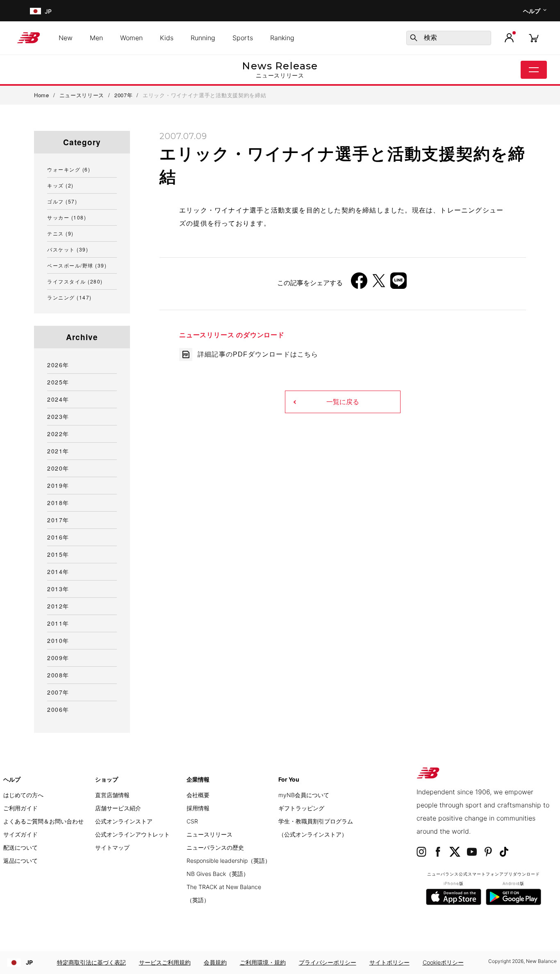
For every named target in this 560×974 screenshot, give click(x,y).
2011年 (58, 623)
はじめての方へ (23, 794)
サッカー (66, 217)
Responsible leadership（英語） (229, 860)
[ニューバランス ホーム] (31, 37)
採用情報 (198, 808)
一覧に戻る (342, 401)
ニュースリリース (209, 834)
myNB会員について (303, 794)
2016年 (58, 537)
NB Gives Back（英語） (218, 873)
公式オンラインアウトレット (132, 834)
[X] (379, 283)
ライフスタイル (75, 281)
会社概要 (198, 794)
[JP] (34, 10)
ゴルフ (62, 201)
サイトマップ (112, 847)
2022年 (58, 434)
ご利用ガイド (20, 808)
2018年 (58, 502)
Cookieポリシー (443, 962)
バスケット (67, 249)
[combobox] (448, 38)
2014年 (58, 571)
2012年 (58, 606)
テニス (60, 233)
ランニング (69, 297)
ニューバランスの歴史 (215, 847)
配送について (20, 847)
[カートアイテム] (533, 37)
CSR (192, 821)
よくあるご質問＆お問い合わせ (43, 821)
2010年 (58, 640)
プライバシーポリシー (327, 962)
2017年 (58, 520)
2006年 (58, 709)
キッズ (60, 185)
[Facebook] (359, 283)
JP (29, 962)
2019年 (58, 485)
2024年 (58, 399)
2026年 (58, 365)
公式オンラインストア (124, 821)
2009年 (58, 658)
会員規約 (215, 962)
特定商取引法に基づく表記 (91, 962)
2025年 (58, 382)
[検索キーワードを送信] (414, 38)
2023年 (58, 416)
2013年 (58, 589)
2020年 (58, 468)
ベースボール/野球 (77, 265)
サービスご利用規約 (165, 962)
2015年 (58, 554)
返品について (20, 860)
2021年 (58, 451)
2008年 (58, 675)
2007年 (58, 692)
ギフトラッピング (301, 808)
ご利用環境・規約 (263, 962)
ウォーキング (68, 169)
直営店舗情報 (112, 794)
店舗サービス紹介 (118, 808)
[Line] (398, 283)
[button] (509, 38)
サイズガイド (20, 834)
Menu (534, 70)
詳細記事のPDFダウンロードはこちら (258, 354)
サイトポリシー (389, 962)
